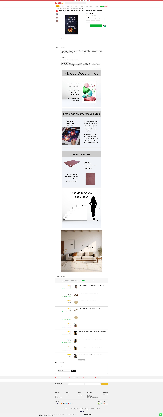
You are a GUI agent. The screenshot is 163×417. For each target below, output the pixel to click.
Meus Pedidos (80, 393)
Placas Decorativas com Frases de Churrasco (78, 8)
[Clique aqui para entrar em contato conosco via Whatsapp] (160, 414)
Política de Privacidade (49, 415)
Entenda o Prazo (68, 395)
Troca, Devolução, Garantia (70, 393)
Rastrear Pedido (80, 395)
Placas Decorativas (61, 8)
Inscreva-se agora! (58, 383)
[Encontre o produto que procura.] (84, 3)
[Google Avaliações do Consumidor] (104, 404)
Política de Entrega (58, 395)
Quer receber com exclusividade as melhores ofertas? (61, 384)
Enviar (73, 370)
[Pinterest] (107, 394)
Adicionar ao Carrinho (96, 25)
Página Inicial (57, 8)
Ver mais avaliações (81, 360)
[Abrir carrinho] (106, 3)
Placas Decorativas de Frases (68, 8)
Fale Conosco (57, 396)
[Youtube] (105, 394)
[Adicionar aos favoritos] (61, 13)
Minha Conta (80, 394)
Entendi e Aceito (87, 414)
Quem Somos (57, 393)
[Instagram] (104, 394)
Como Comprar (68, 394)
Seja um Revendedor (58, 397)
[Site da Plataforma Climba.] (81, 411)
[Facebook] (103, 394)
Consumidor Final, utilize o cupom (81, 0)
